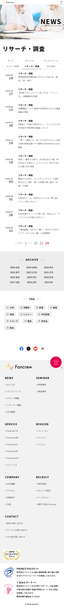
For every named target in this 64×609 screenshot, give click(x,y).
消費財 (26, 307)
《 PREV (18, 243)
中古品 (44, 321)
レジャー (27, 314)
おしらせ (29, 60)
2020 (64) (15, 277)
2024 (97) (48, 267)
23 (41, 243)
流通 (12, 314)
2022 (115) (31, 272)
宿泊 (12, 327)
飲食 (41, 307)
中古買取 (45, 314)
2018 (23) (48, 277)
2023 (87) (15, 272)
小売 (12, 307)
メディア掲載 (12, 66)
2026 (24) (15, 267)
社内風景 (51, 66)
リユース (14, 321)
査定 (29, 321)
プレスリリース (50, 60)
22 (36, 243)
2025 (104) (31, 267)
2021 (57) (48, 272)
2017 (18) (15, 282)
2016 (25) (31, 282)
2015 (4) (49, 282)
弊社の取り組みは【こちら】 (29, 596)
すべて (11, 60)
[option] (32, 22)
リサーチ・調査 (32, 66)
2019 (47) (31, 277)
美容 (55, 307)
